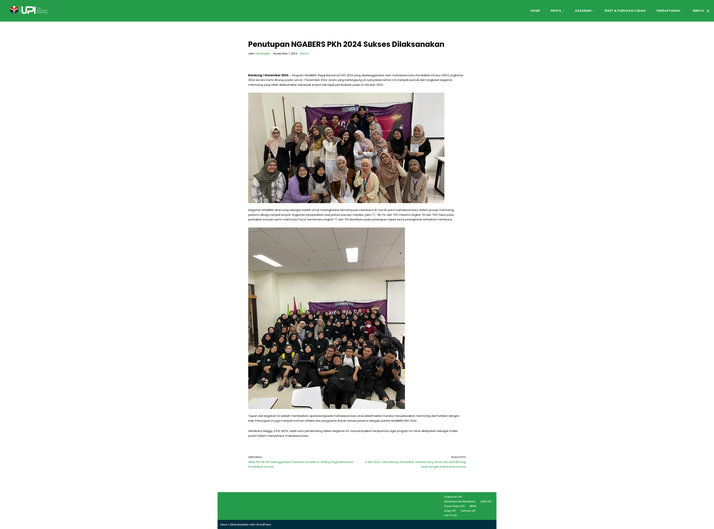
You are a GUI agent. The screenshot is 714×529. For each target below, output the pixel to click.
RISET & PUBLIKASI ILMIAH (625, 11)
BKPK (473, 506)
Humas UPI (468, 511)
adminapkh (262, 53)
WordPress (263, 524)
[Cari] (708, 10)
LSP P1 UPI (450, 515)
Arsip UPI (450, 511)
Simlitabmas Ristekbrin (459, 501)
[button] (563, 11)
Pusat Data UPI (454, 506)
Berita (304, 53)
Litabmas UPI (453, 497)
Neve (223, 524)
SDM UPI (486, 501)
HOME (535, 11)
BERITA (698, 11)
